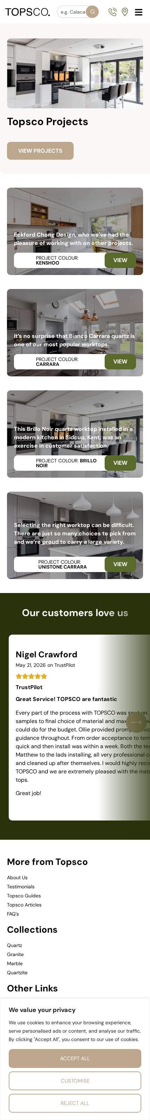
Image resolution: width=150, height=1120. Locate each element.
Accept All (75, 1058)
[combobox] (77, 12)
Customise (75, 1080)
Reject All (75, 1103)
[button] (139, 12)
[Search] (92, 12)
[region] (75, 1059)
